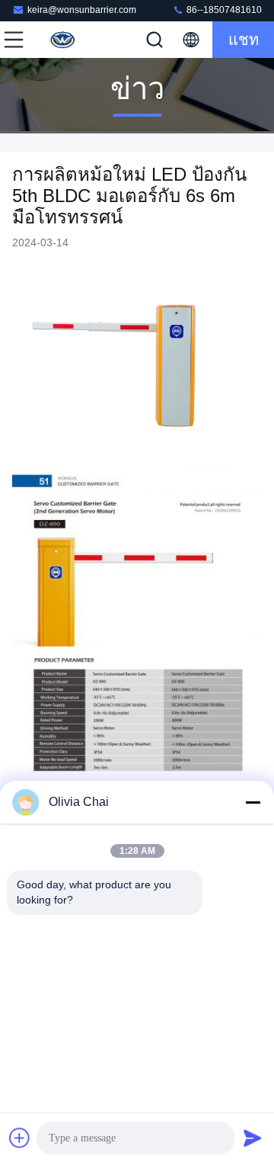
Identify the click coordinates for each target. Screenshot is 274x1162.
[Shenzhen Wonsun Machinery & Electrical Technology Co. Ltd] (63, 39)
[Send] (253, 1137)
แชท (243, 39)
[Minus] (253, 802)
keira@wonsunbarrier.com (81, 10)
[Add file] (19, 1137)
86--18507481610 (223, 10)
